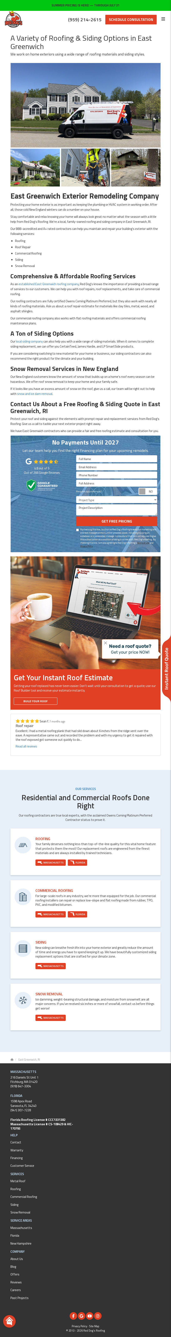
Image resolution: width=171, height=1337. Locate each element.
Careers (15, 1290)
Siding (14, 1204)
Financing (16, 1158)
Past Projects (19, 1297)
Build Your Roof (35, 701)
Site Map (94, 1326)
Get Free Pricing (117, 521)
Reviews (16, 1282)
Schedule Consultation (131, 19)
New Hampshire (20, 1243)
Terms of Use (143, 542)
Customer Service (22, 1165)
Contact (15, 1142)
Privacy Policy (86, 546)
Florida (14, 1235)
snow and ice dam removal (34, 393)
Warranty (16, 1150)
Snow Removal (20, 1212)
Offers (14, 1274)
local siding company (29, 341)
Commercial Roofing (23, 1196)
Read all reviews (26, 746)
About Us (16, 1258)
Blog (13, 1266)
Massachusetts (21, 1227)
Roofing (15, 1189)
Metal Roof (17, 1181)
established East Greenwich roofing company (49, 284)
